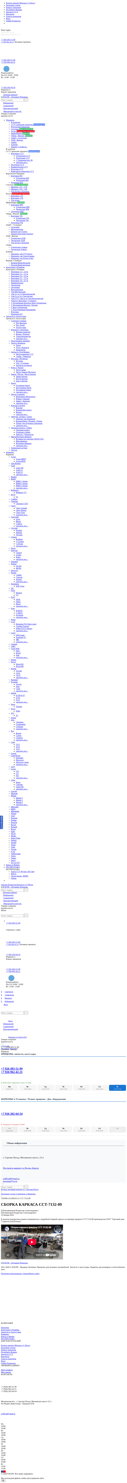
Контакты (5, 1357)
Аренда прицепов (8, 1359)
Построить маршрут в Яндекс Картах (21, 1168)
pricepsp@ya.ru (10, 1181)
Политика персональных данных (15, 1274)
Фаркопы (5, 1334)
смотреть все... (22, 162)
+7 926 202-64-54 (8, 87)
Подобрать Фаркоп (9, 1352)
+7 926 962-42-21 (7, 42)
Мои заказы (6, 1372)
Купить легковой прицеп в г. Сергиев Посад (20, 1189)
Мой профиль (7, 1370)
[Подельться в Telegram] (6, 69)
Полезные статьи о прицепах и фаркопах (18, 1194)
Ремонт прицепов (8, 1350)
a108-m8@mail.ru (11, 1178)
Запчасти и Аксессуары (11, 1332)
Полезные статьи (8, 1348)
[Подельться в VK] (2, 1471)
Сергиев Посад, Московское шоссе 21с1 (11, 33)
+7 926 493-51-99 (8, 40)
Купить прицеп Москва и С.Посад (15, 1345)
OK (3, 1481)
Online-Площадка (8, 1363)
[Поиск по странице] (26, 99)
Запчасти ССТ (7, 1354)
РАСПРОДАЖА (8, 1339)
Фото (3, 1361)
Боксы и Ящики (8, 1336)
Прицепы (5, 1328)
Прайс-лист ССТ (1, 822)
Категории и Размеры (10, 1330)
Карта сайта (34, 1274)
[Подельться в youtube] (4, 1471)
